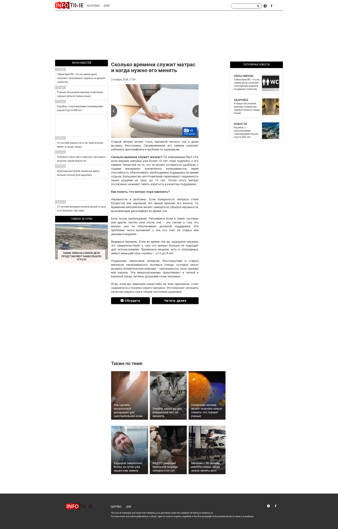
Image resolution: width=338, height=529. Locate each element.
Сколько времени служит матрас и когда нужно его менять (153, 67)
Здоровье (93, 5)
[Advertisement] (169, 36)
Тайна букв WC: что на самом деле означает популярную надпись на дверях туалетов (81, 78)
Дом (106, 5)
